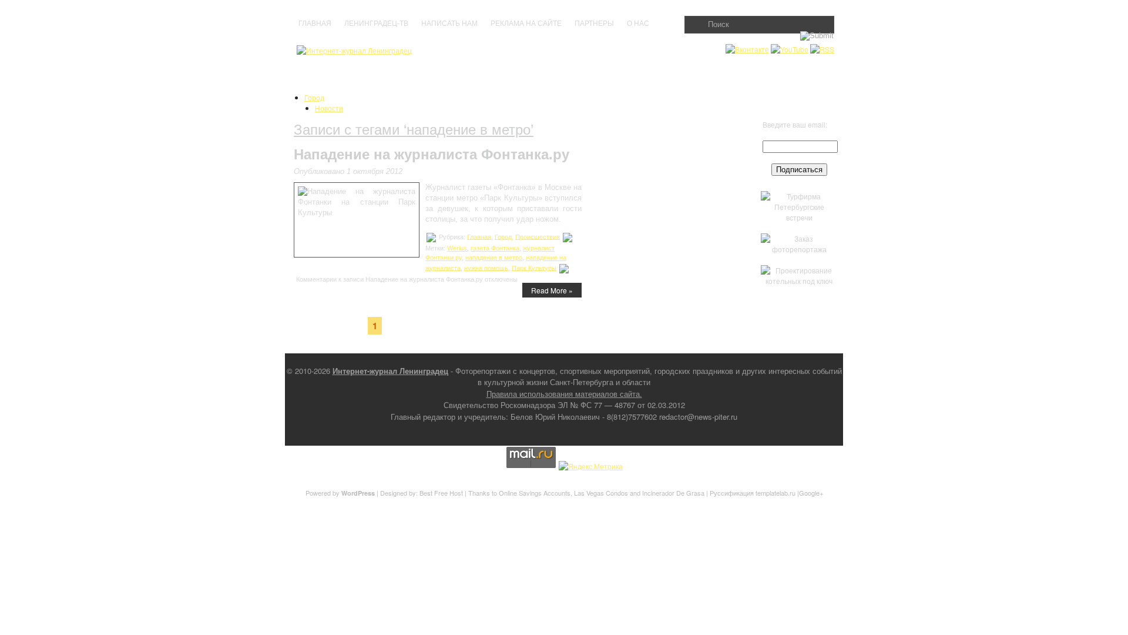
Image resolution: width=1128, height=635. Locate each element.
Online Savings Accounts (534, 492)
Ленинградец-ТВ (376, 23)
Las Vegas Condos (601, 492)
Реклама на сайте (526, 23)
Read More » (552, 290)
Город (314, 97)
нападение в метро (493, 257)
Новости (329, 108)
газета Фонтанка (495, 248)
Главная (314, 23)
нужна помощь (486, 267)
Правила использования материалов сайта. (564, 393)
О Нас (638, 23)
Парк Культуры (534, 267)
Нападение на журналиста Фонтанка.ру (431, 154)
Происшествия (537, 236)
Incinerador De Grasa (673, 492)
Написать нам (449, 23)
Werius (457, 248)
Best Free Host (441, 492)
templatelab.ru (775, 492)
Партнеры (594, 23)
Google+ (811, 492)
